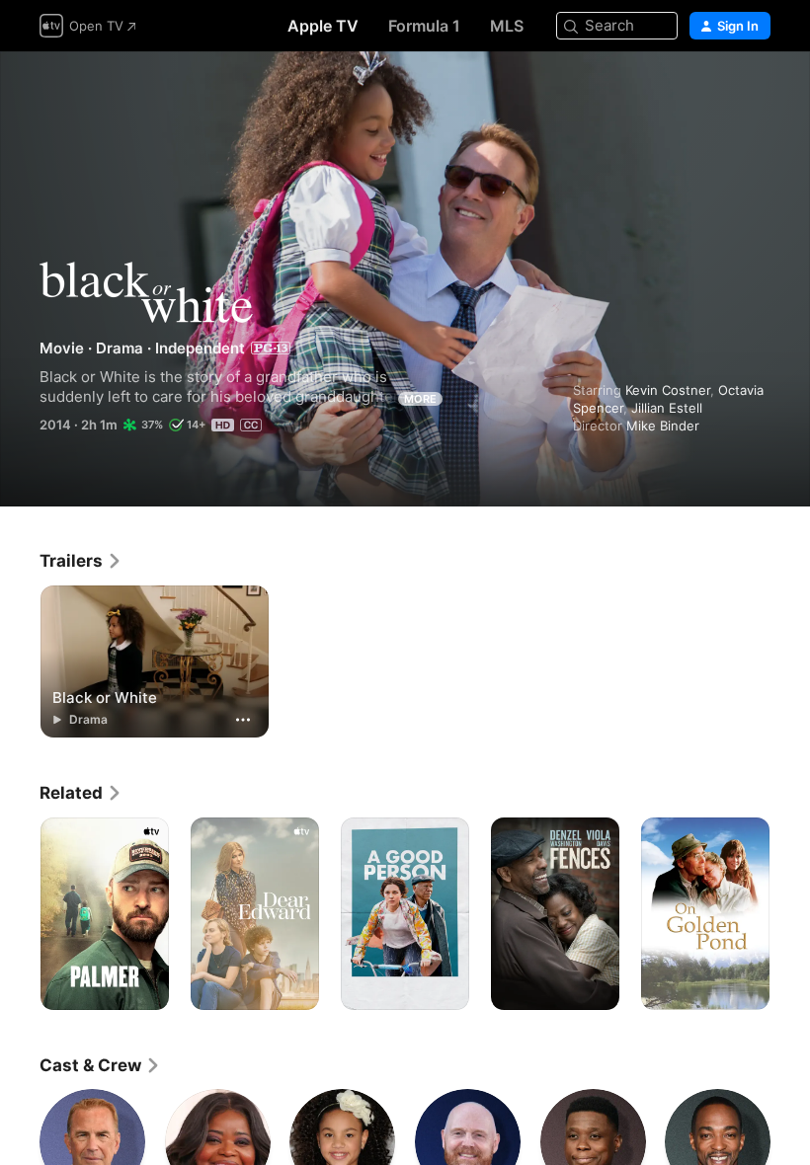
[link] (81, 561)
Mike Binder (662, 425)
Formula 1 (424, 26)
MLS (507, 26)
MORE (420, 399)
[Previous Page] (20, 914)
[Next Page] (790, 914)
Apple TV (323, 26)
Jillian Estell (666, 408)
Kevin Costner (667, 390)
